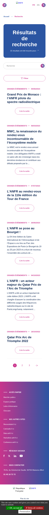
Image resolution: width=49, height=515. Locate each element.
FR (33, 5)
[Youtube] (21, 456)
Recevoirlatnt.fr (9, 424)
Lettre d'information (10, 406)
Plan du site (24, 499)
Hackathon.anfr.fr (10, 438)
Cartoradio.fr (8, 429)
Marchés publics (9, 397)
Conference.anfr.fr (10, 442)
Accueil (6, 16)
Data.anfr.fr (8, 433)
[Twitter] (9, 456)
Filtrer (26, 78)
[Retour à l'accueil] (19, 5)
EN (38, 5)
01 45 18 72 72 (10, 474)
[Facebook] (4, 456)
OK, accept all (15, 508)
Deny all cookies (35, 508)
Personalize (25, 512)
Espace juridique (10, 402)
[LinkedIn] (15, 456)
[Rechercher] (44, 5)
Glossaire (7, 411)
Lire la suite (24, 111)
